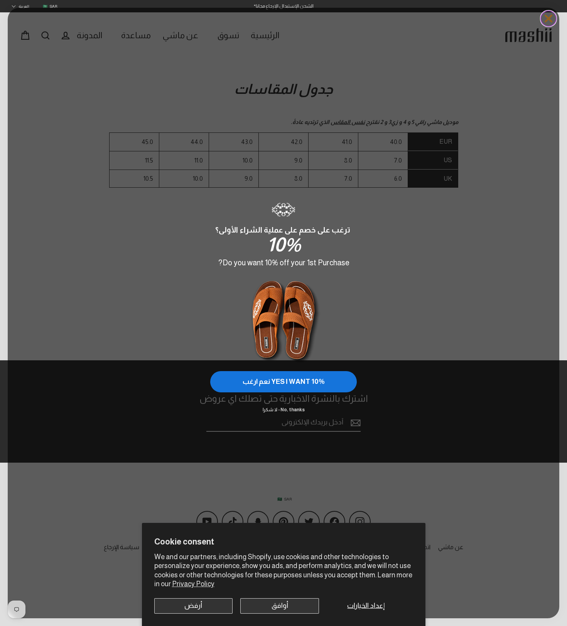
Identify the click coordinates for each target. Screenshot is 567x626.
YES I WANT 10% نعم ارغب (284, 381)
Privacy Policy (193, 584)
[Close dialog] (548, 18)
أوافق (280, 605)
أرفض (193, 605)
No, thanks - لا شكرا (284, 409)
